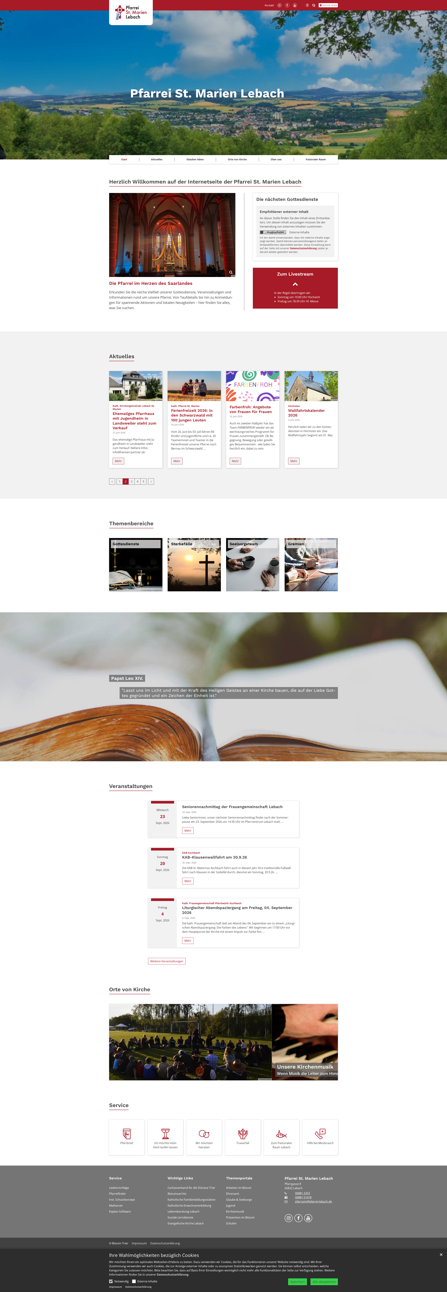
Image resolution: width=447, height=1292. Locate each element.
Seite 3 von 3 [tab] (229, 1076)
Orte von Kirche (129, 989)
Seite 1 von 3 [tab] (217, 1076)
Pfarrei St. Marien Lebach (309, 1178)
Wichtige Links (180, 1178)
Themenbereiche (131, 523)
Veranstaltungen (130, 786)
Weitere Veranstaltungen (166, 961)
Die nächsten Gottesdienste (287, 199)
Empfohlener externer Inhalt (284, 212)
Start (124, 159)
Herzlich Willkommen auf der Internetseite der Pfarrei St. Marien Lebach (205, 181)
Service (119, 1105)
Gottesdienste (126, 544)
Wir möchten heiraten (204, 1145)
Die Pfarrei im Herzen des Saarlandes (150, 283)
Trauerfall (242, 1143)
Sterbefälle (181, 544)
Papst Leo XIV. (127, 678)
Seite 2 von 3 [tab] (223, 1076)
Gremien (296, 544)
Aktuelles (121, 356)
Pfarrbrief (126, 1143)
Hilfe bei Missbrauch (320, 1143)
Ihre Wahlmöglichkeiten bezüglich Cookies (154, 1255)
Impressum (115, 1286)
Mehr (118, 461)
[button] (157, 159)
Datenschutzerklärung (172, 1274)
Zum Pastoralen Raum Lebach (281, 1145)
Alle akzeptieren (324, 1282)
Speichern (297, 1282)
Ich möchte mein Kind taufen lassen (165, 1145)
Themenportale (239, 1178)
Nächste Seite (330, 1042)
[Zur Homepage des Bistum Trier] (328, 5)
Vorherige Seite (116, 1042)
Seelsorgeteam (244, 544)
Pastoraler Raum (316, 159)
